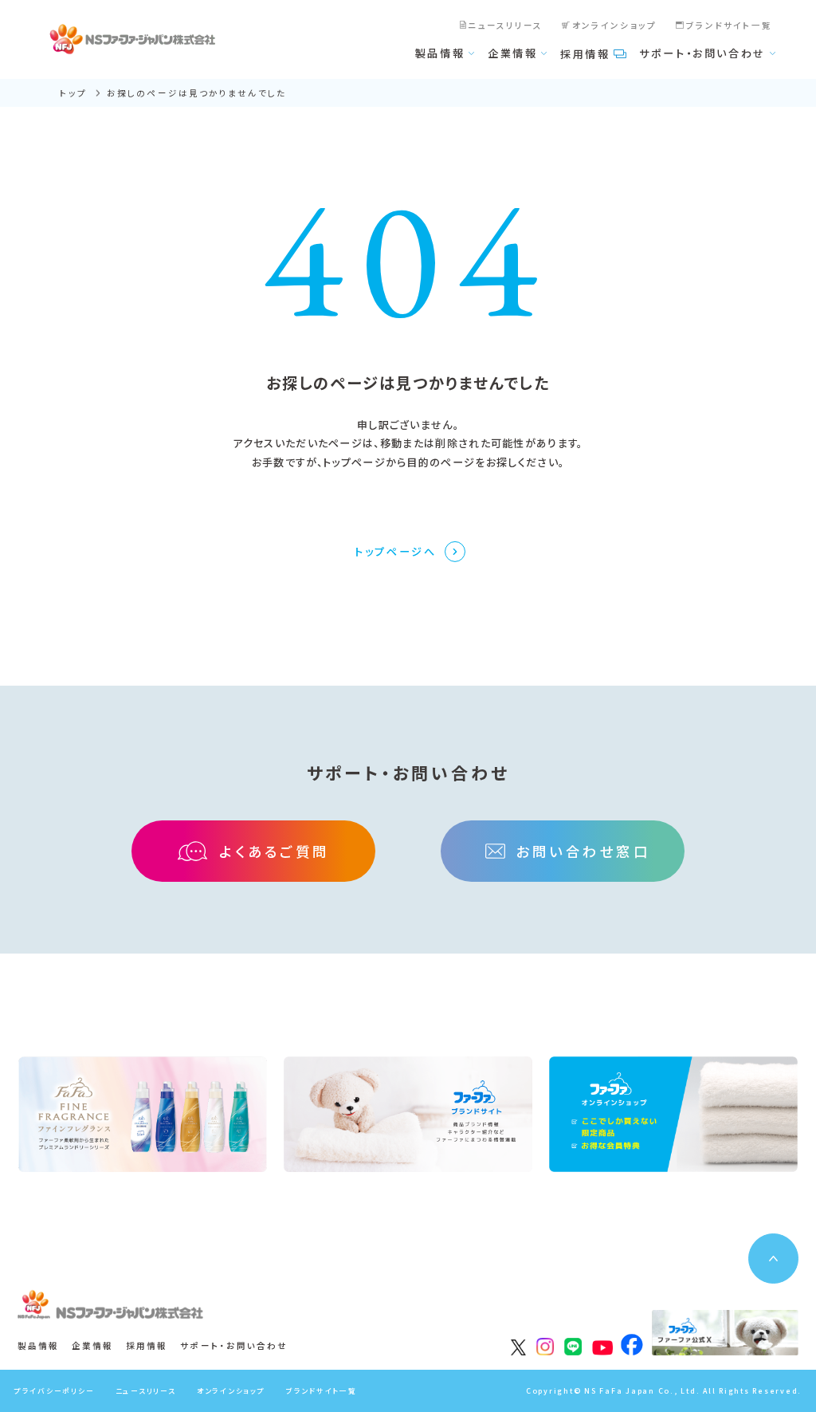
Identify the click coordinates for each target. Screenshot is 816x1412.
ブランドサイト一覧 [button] (321, 1391)
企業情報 (513, 53)
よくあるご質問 (274, 851)
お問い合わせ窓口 (583, 851)
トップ (73, 93)
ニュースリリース (505, 25)
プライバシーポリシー (54, 1391)
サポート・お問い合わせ (702, 53)
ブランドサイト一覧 (729, 25)
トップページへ (395, 551)
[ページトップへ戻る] (773, 1258)
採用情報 (585, 53)
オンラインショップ (614, 25)
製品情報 (440, 53)
